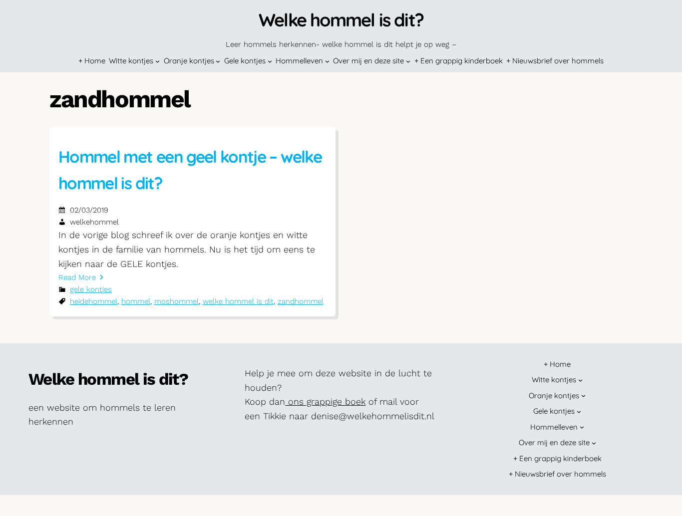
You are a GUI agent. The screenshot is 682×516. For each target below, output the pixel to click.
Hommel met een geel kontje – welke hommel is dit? (190, 169)
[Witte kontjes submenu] (157, 61)
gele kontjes (91, 289)
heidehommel (93, 301)
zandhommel (301, 301)
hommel (135, 301)
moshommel (176, 301)
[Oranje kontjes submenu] (218, 61)
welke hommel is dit (238, 301)
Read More (77, 277)
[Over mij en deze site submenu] (408, 61)
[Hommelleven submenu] (327, 61)
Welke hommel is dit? (341, 19)
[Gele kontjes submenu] (270, 61)
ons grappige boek (325, 401)
